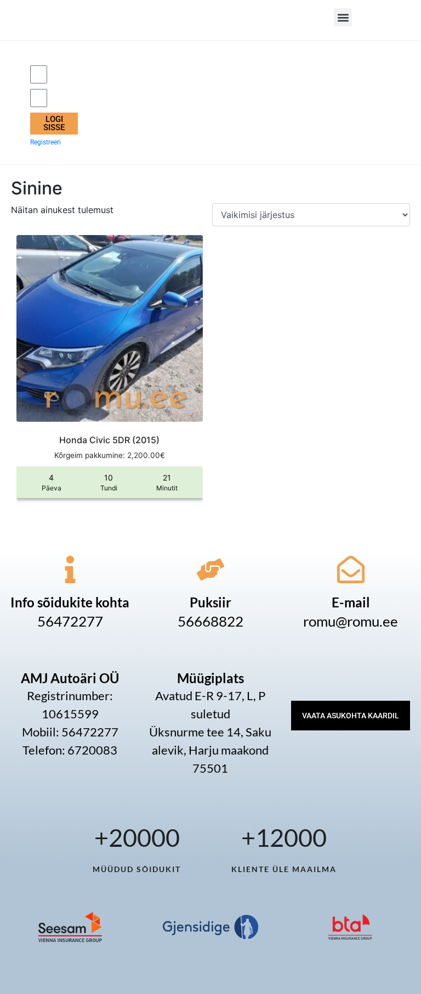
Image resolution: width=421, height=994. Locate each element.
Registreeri (45, 142)
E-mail (351, 602)
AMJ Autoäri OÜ (70, 678)
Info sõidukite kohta (69, 602)
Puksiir (210, 602)
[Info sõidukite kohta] (70, 569)
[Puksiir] (210, 569)
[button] (343, 17)
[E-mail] (351, 569)
